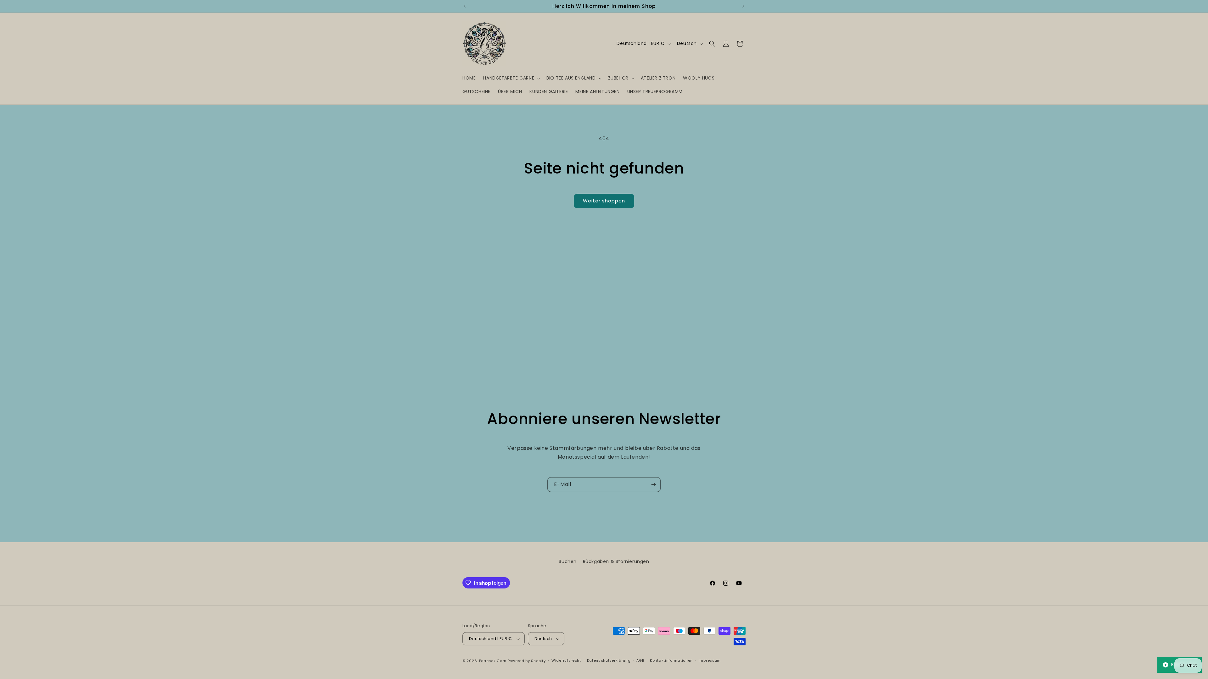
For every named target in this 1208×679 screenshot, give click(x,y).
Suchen (568, 561)
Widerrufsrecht (566, 660)
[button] (511, 78)
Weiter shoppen (604, 200)
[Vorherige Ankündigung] (465, 6)
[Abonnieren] (653, 484)
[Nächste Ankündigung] (743, 6)
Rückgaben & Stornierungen (616, 561)
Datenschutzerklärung (609, 660)
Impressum (710, 660)
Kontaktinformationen (671, 660)
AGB (640, 660)
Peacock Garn (492, 660)
